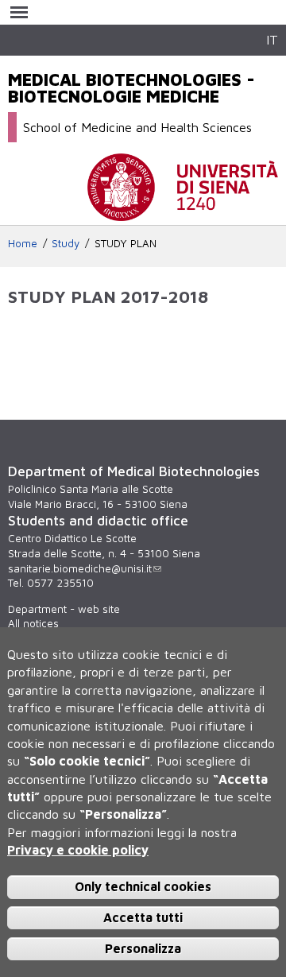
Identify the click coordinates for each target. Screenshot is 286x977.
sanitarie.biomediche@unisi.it (80, 568)
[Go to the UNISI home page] (182, 213)
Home (22, 243)
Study (65, 243)
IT (272, 39)
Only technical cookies (143, 886)
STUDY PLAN (126, 243)
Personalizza (143, 948)
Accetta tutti (143, 917)
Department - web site (64, 609)
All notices (33, 623)
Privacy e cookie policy (78, 850)
